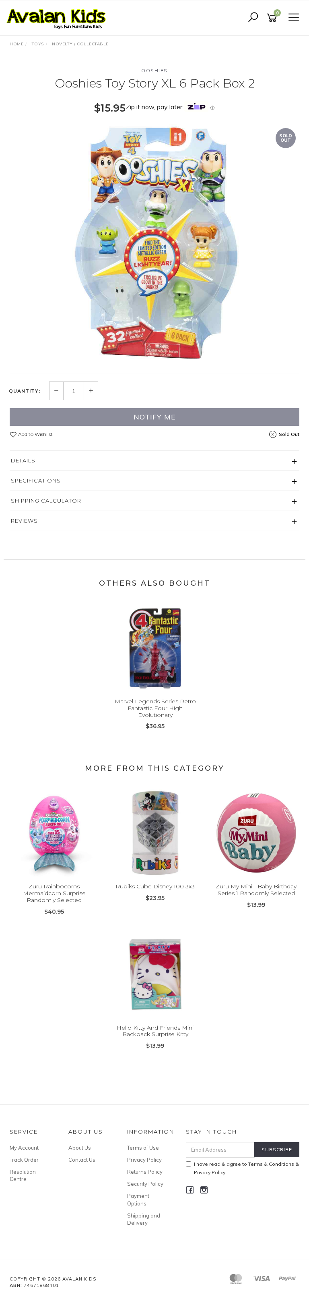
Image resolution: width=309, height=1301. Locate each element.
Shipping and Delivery (143, 1219)
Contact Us (81, 1159)
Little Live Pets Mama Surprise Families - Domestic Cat (60, 1267)
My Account (24, 1147)
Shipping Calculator (46, 500)
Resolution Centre (23, 1175)
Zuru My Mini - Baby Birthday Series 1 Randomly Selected (256, 890)
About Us (79, 1147)
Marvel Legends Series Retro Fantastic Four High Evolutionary (155, 708)
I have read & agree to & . (246, 1168)
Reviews (24, 520)
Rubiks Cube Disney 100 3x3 (155, 886)
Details (23, 460)
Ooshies (154, 70)
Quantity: (24, 391)
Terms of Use (143, 1147)
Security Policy (145, 1184)
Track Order (24, 1159)
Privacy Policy (144, 1159)
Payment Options (138, 1199)
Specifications (36, 480)
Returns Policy (145, 1172)
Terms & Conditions (271, 1164)
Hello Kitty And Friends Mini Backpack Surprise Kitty (155, 1031)
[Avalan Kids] (58, 17)
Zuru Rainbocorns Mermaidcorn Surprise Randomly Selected (54, 893)
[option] (154, 244)
